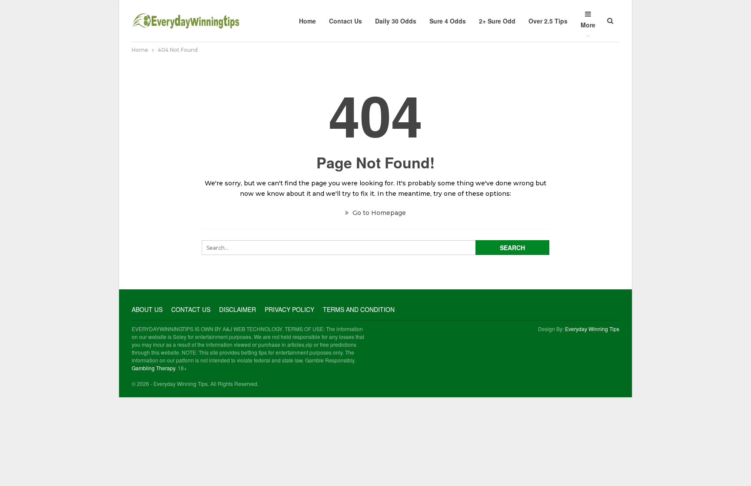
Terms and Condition (359, 309)
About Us (147, 309)
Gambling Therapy (153, 368)
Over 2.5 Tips (548, 21)
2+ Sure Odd (497, 21)
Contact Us (345, 21)
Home (307, 21)
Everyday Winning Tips (592, 328)
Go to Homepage (378, 213)
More (588, 24)
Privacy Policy (289, 309)
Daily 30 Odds (395, 21)
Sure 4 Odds (447, 21)
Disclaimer (237, 309)
